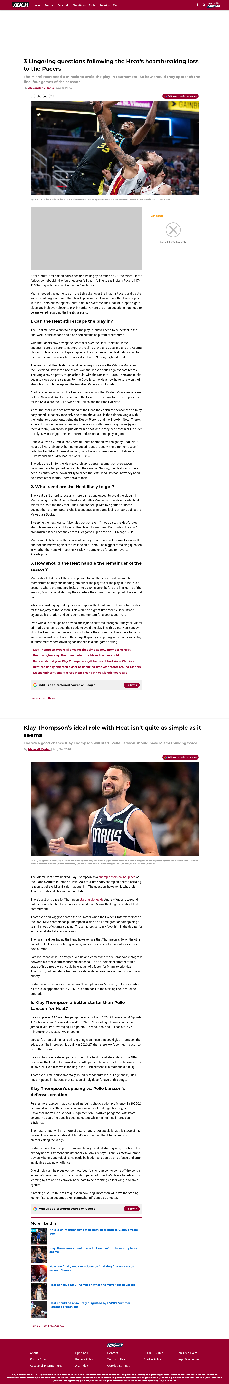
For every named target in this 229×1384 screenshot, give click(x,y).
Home (34, 698)
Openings (81, 1353)
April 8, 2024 (82, 456)
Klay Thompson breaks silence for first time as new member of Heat (82, 649)
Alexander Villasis (41, 88)
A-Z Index (81, 1365)
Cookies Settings (118, 1365)
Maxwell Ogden (39, 749)
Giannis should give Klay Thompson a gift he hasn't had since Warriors (83, 661)
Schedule (63, 5)
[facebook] (197, 4)
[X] (204, 4)
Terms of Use (116, 1359)
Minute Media (26, 1374)
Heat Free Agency (53, 1325)
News (37, 5)
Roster (93, 5)
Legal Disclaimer (188, 1359)
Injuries (104, 5)
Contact (112, 1353)
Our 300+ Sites (153, 1353)
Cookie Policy (153, 1359)
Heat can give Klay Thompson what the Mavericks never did (76, 655)
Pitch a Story (38, 1359)
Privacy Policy (84, 1359)
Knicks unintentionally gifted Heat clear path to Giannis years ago (80, 672)
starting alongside (91, 899)
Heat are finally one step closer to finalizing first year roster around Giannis (87, 667)
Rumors (49, 5)
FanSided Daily (187, 1353)
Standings (79, 5)
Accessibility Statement (46, 1365)
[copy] (51, 96)
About (34, 1353)
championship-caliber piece (117, 877)
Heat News (48, 698)
